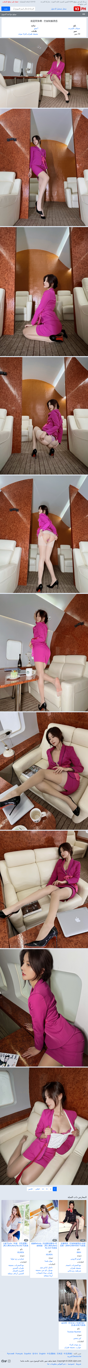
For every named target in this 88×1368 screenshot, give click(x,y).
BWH (79, 1252)
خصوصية (71, 1364)
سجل (64, 8)
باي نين (44, 1270)
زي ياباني (71, 1270)
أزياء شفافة (48, 1275)
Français (19, 1353)
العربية (69, 1356)
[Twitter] (5, 1361)
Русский (10, 1353)
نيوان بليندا (48, 1261)
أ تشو (36, 28)
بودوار (50, 1270)
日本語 (59, 1353)
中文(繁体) (51, 1353)
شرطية (78, 1270)
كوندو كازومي (76, 1259)
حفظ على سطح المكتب (10, 2)
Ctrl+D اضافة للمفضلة (27, 2)
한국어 (35, 1353)
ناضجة (68, 1265)
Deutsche (77, 1356)
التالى (37, 1189)
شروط (78, 1364)
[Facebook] (2, 1361)
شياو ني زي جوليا (17, 1259)
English (42, 1353)
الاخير (30, 1189)
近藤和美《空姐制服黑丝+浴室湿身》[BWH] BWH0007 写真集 (73, 1244)
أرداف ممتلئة (13, 1273)
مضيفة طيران (33, 34)
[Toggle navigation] (84, 14)
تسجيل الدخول (56, 8)
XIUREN (49, 1254)
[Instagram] (9, 1361)
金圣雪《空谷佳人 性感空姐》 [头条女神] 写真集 (73, 1324)
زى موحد (77, 1344)
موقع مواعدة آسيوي (8, 14)
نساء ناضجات (42, 1273)
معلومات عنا (52, 1364)
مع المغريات (76, 1265)
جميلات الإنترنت (74, 28)
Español (27, 1353)
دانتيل (50, 1267)
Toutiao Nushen (74, 1331)
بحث (5, 8)
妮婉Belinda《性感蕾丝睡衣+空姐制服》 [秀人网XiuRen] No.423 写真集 (44, 1245)
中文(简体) (68, 1353)
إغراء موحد (22, 34)
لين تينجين (77, 1338)
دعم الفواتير (61, 1364)
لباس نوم (43, 1267)
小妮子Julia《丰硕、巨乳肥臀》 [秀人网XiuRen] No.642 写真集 (15, 1244)
